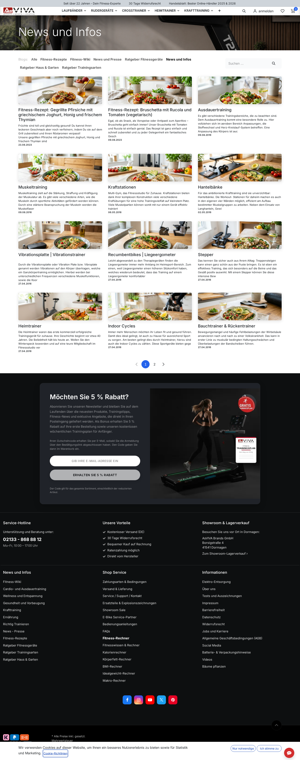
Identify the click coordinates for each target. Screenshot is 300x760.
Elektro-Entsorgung (216, 582)
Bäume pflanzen (214, 666)
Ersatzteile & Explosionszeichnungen (129, 603)
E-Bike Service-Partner (120, 617)
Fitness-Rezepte (15, 638)
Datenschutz (211, 617)
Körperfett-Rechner (117, 659)
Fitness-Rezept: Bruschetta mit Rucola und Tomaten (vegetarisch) (149, 112)
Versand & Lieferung (117, 589)
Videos (207, 659)
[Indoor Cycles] (150, 306)
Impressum (210, 603)
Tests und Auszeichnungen (222, 596)
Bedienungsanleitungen (120, 624)
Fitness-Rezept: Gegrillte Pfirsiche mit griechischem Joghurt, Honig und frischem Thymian (60, 114)
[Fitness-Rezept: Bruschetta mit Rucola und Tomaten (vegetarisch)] (150, 90)
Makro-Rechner (114, 680)
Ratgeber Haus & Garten (20, 659)
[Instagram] (138, 699)
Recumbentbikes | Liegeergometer (142, 254)
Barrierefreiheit (213, 610)
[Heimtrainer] (60, 306)
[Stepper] (240, 235)
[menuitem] (219, 11)
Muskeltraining (32, 187)
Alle (34, 59)
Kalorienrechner (114, 652)
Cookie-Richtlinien (55, 753)
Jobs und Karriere (215, 631)
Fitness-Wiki (12, 582)
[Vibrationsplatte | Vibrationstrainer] (60, 235)
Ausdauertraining (214, 109)
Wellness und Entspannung (22, 596)
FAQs (106, 631)
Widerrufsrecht (213, 624)
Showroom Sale (114, 610)
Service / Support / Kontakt (122, 596)
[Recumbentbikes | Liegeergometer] (150, 235)
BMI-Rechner (112, 666)
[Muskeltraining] (60, 167)
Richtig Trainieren (16, 624)
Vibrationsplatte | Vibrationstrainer (51, 254)
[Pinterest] (172, 699)
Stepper (205, 254)
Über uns (209, 589)
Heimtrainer (29, 326)
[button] (244, 11)
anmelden (266, 11)
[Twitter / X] (161, 699)
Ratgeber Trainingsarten (20, 652)
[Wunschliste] (282, 11)
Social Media (211, 645)
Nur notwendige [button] (243, 748)
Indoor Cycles (121, 326)
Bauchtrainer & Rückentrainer (226, 326)
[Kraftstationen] (150, 167)
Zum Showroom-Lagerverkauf (224, 553)
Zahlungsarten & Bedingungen (125, 582)
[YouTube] (150, 699)
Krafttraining (12, 610)
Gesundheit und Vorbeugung (24, 603)
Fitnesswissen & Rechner (121, 645)
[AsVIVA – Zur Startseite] (19, 11)
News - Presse (13, 631)
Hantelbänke (210, 187)
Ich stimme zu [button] (269, 748)
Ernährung (10, 617)
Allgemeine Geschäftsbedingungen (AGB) (232, 638)
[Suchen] (274, 63)
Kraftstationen (122, 187)
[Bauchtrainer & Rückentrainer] (240, 306)
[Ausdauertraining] (240, 90)
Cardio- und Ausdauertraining (24, 589)
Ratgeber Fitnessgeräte (20, 645)
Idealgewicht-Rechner (119, 673)
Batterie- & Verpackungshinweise (226, 652)
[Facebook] (127, 699)
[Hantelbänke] (240, 167)
